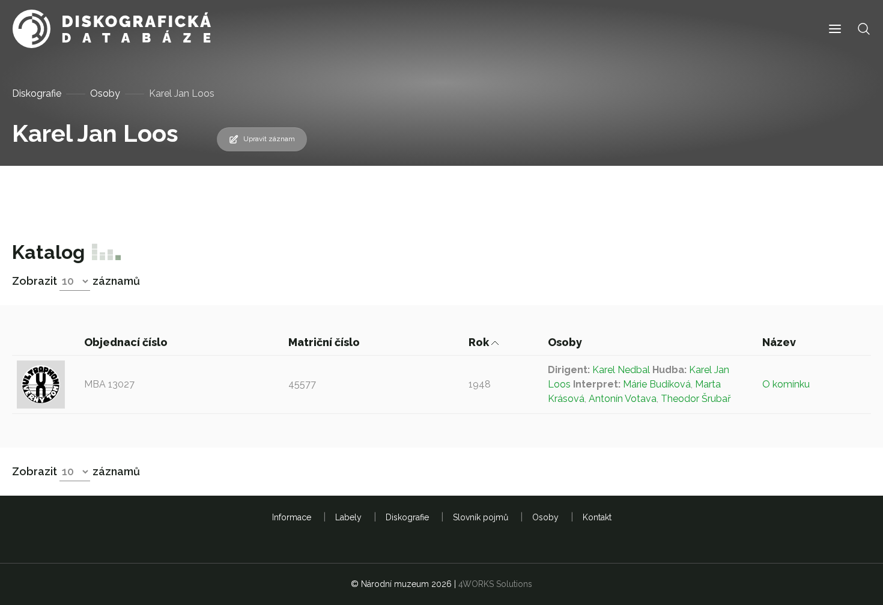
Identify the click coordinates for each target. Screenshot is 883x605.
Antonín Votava (623, 398)
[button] (835, 29)
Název (780, 342)
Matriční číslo (325, 342)
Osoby (105, 93)
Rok (480, 342)
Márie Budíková (657, 384)
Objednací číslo (127, 342)
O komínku (786, 384)
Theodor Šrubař (696, 398)
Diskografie (36, 93)
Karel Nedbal (621, 369)
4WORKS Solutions (495, 584)
